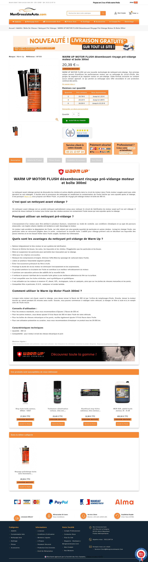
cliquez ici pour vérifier (94, 557)
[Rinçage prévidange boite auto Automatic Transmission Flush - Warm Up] (25, 455)
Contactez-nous (70, 534)
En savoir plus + (68, 84)
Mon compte (68, 547)
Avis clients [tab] (96, 160)
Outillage (14, 541)
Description (15, 160)
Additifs (13, 531)
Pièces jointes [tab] (54, 160)
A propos (41, 541)
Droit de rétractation (45, 551)
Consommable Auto (18, 534)
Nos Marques (69, 550)
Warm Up (28, 196)
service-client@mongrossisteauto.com (109, 549)
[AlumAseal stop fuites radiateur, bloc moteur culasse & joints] (90, 392)
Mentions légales (44, 537)
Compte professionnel (72, 531)
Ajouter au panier (76, 121)
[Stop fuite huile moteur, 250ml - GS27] (25, 392)
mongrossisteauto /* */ (28, 11)
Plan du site (68, 537)
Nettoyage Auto (16, 537)
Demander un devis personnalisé (75, 109)
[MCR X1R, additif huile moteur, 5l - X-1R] (122, 392)
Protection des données (46, 548)
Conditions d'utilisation (46, 534)
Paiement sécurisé (44, 544)
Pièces (13, 544)
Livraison (41, 531)
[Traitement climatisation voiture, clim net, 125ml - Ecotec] (57, 392)
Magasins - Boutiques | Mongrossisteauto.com (71, 542)
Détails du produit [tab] (35, 160)
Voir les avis (83, 136)
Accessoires (15, 548)
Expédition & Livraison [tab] (76, 160)
